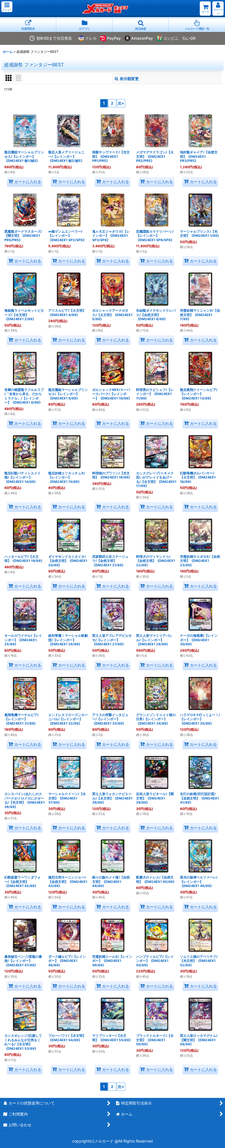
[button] (6, 6)
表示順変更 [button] (129, 78)
